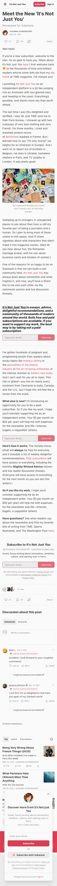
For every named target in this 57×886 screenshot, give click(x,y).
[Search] (51, 739)
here (25, 64)
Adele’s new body (41, 373)
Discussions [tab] (25, 739)
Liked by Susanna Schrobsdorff (25, 653)
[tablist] (15, 622)
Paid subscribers (36, 458)
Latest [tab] (14, 739)
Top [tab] (6, 739)
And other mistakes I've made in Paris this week (19, 757)
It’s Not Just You (25, 83)
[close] (48, 794)
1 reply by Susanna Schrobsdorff (28, 674)
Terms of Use (43, 571)
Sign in (50, 4)
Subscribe (39, 4)
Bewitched (12, 136)
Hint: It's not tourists (13, 784)
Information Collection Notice (34, 574)
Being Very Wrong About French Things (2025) (18, 749)
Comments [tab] (9, 621)
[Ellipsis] (53, 649)
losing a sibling (32, 360)
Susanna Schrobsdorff (21, 31)
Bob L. (12, 650)
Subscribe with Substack (31, 854)
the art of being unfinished (32, 368)
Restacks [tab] (22, 621)
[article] (28, 757)
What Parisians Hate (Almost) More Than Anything (15, 777)
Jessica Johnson (17, 685)
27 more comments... (12, 723)
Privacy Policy (38, 868)
